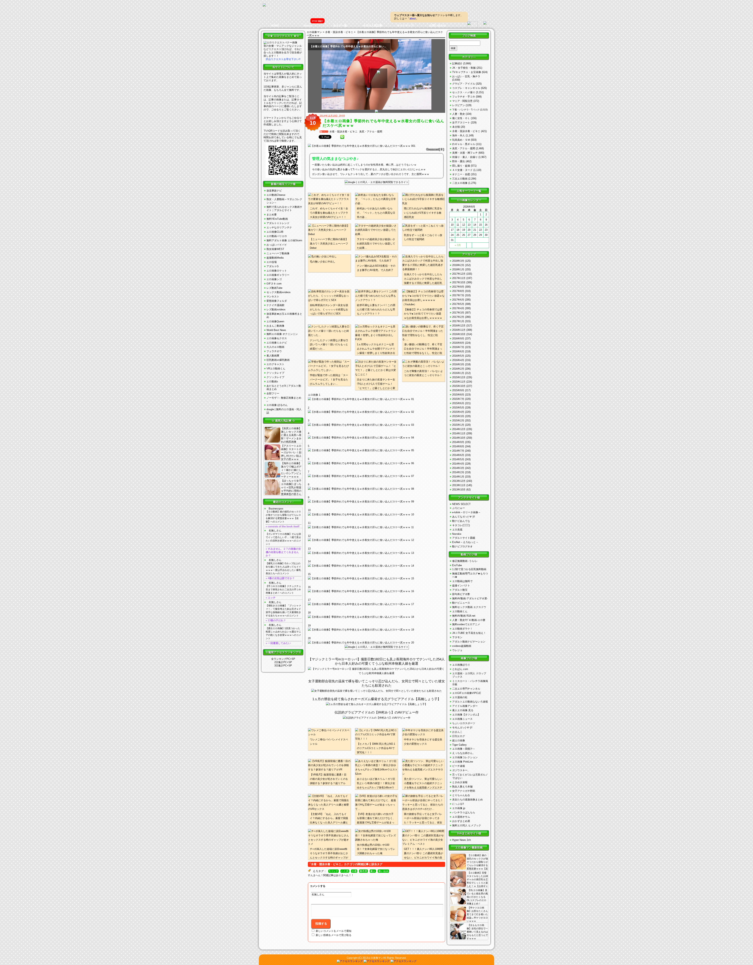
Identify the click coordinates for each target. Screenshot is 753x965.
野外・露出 (458, 161)
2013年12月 (459, 480)
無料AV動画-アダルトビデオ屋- (470, 598)
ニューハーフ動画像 (277, 253)
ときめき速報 (459, 782)
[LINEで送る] (342, 137)
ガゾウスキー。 (461, 770)
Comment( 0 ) (435, 149)
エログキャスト (275, 364)
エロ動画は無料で (462, 581)
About (307, 25)
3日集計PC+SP (283, 665)
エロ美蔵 (457, 529)
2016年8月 (458, 342)
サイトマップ (405, 25)
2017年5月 (458, 304)
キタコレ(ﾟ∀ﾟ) (461, 525)
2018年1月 (458, 269)
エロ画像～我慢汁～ (463, 748)
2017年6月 (458, 299)
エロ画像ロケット (276, 270)
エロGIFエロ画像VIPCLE (466, 693)
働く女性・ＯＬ (461, 118)
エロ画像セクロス (276, 338)
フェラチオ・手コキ (463, 96)
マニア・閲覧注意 (462, 100)
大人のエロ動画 (275, 346)
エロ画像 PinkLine (462, 761)
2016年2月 (458, 368)
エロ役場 (271, 262)
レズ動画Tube (274, 287)
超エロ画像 (458, 740)
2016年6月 (458, 351)
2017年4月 (458, 308)
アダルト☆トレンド (277, 223)
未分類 (456, 126)
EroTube (457, 565)
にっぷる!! (458, 803)
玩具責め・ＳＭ (461, 139)
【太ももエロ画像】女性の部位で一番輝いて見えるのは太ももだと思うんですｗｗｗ (477, 932)
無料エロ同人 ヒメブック (466, 825)
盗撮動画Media (275, 257)
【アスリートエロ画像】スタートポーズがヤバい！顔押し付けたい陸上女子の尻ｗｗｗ (291, 452)
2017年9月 (458, 286)
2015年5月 (458, 407)
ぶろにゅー (458, 508)
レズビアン (458, 105)
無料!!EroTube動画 (277, 218)
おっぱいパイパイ (276, 244)
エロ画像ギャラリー (277, 274)
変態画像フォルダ (276, 300)
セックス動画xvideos (278, 292)
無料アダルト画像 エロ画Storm (284, 240)
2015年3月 (458, 416)
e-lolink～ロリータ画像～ (466, 512)
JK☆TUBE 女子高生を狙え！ (469, 632)
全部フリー (272, 393)
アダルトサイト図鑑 (463, 537)
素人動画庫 (272, 355)
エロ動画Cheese (275, 194)
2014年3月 (458, 468)
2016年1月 (458, 373)
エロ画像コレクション (465, 757)
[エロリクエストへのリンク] (280, 42)
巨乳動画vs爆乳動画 (278, 359)
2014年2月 (458, 472)
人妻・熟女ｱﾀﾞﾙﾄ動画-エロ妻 (468, 620)
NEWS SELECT (461, 504)
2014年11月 (459, 433)
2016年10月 (459, 334)
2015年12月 (459, 377)
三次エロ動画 (459, 178)
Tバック (333, 871)
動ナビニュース (461, 602)
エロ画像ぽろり (461, 664)
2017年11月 (459, 278)
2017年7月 (458, 295)
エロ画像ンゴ (274, 279)
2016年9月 (458, 338)
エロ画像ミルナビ (276, 342)
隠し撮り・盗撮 (461, 165)
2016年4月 (458, 360)
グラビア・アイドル (463, 83)
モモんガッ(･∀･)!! (462, 727)
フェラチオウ (274, 351)
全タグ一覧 (340, 25)
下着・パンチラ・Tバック (465, 109)
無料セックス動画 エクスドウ (469, 607)
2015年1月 (458, 424)
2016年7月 (458, 347)
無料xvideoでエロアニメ (466, 624)
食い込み (383, 871)
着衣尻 (363, 871)
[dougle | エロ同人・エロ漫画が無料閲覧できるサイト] (377, 182)
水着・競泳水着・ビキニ (343, 131)
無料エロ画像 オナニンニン (282, 334)
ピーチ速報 (458, 766)
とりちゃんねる (461, 795)
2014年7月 (458, 450)
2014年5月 (458, 459)
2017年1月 (458, 321)
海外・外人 (458, 135)
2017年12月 (459, 273)
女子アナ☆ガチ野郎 (463, 790)
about (412, 18)
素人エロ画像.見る (462, 710)
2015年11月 (459, 381)
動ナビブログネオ (462, 546)
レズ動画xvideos (276, 309)
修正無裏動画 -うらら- (464, 560)
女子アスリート (461, 122)
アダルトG (272, 266)
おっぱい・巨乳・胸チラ (466, 76)
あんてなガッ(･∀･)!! (463, 516)
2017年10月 (459, 282)
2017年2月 (458, 316)
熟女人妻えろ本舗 (462, 786)
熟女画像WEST (275, 249)
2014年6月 (458, 455)
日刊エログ (458, 736)
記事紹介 (457, 63)
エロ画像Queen (275, 321)
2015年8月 (458, 394)
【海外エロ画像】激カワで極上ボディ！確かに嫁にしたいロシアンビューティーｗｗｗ (291, 470)
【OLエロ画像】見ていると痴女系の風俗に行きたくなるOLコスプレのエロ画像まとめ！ (477, 897)
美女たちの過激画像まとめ (467, 799)
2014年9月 (458, 442)
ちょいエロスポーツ (463, 723)
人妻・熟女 (458, 113)
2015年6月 (458, 403)
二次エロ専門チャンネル (466, 688)
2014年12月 (459, 429)
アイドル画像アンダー (465, 705)
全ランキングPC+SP (283, 658)
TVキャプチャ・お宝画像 (466, 72)
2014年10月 (459, 437)
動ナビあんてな (461, 520)
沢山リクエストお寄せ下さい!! (283, 59)
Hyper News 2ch (461, 839)
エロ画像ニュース (462, 718)
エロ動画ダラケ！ (462, 628)
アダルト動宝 (459, 589)
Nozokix (456, 533)
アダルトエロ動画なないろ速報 (470, 701)
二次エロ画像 (459, 182)
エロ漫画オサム (461, 816)
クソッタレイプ (275, 372)
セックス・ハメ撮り (463, 92)
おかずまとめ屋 (461, 821)
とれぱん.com (460, 669)
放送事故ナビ (274, 190)
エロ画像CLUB (274, 231)
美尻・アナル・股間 (370, 131)
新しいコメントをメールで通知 (333, 930)
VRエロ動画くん (275, 368)
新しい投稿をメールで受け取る (333, 935)
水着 (354, 871)
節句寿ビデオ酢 (461, 594)
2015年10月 (459, 386)
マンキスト (272, 296)
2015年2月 (458, 420)
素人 (372, 871)
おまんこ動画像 (275, 325)
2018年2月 (458, 265)
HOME (275, 25)
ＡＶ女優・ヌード (462, 170)
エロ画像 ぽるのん (277, 405)
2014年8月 (458, 446)
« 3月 (458, 245)
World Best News (276, 330)
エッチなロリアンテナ (279, 227)
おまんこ (457, 731)
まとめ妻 (271, 214)
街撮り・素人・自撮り (465, 157)
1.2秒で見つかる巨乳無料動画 (469, 569)
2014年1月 (458, 476)
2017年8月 (458, 291)
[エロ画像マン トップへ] (264, 5)
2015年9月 (458, 390)
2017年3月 (458, 312)
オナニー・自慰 (461, 174)
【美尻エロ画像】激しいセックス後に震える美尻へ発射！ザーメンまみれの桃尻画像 (291, 435)
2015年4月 (458, 411)
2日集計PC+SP (283, 662)
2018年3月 (458, 260)
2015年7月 (458, 398)
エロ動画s (272, 381)
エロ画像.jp (458, 808)
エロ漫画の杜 (459, 697)
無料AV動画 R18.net (463, 615)
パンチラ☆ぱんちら (463, 812)
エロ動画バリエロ (276, 236)
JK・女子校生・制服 (464, 67)
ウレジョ (457, 650)
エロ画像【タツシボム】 (466, 714)
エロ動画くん (459, 611)
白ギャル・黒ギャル (463, 144)
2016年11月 (459, 329)
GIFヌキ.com (274, 283)
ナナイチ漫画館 (275, 305)
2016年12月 (459, 325)
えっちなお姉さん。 (463, 753)
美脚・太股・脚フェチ (465, 152)
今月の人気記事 (372, 25)
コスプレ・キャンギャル (466, 88)
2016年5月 (458, 355)
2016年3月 (458, 364)
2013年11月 (459, 485)
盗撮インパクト (461, 585)
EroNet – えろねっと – (465, 542)
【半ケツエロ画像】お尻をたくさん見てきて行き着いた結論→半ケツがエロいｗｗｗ (477, 914)
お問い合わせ (437, 25)
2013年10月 (459, 489)
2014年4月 (458, 463)
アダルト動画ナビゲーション (468, 641)
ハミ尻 (345, 871)
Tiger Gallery (459, 744)
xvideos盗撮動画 (461, 645)
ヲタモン (457, 637)
